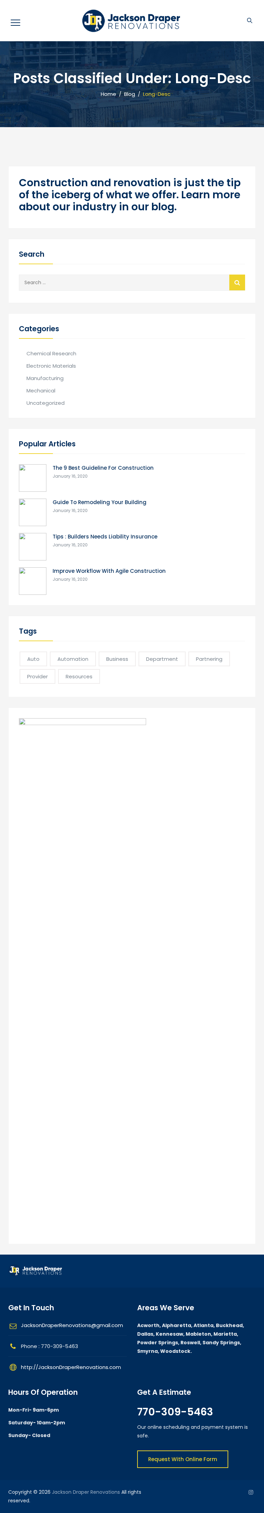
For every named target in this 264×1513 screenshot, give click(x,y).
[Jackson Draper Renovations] (131, 20)
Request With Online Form (182, 1459)
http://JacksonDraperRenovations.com (71, 1367)
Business (117, 659)
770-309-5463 (175, 1411)
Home (107, 94)
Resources (79, 676)
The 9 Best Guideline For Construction (103, 467)
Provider (37, 676)
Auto (33, 659)
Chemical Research (51, 353)
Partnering (209, 659)
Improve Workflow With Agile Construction (109, 571)
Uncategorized (45, 403)
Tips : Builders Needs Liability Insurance (105, 536)
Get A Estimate (164, 1392)
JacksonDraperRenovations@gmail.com (72, 1325)
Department (162, 659)
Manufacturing (45, 378)
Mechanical (40, 390)
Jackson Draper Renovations (86, 1492)
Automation (72, 659)
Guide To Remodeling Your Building (99, 502)
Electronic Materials (51, 365)
